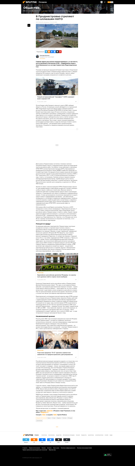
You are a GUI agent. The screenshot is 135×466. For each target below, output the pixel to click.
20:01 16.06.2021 (39, 22)
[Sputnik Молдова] (30, 4)
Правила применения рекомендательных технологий (35, 449)
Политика (40, 273)
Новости (49, 417)
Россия (78, 435)
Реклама (44, 448)
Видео (111, 435)
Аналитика (91, 435)
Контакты (49, 448)
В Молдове (70, 417)
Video (43, 415)
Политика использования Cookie (84, 448)
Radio (55, 415)
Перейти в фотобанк (52, 48)
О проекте (25, 448)
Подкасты (84, 435)
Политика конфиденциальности (68, 448)
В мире (53, 417)
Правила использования (34, 448)
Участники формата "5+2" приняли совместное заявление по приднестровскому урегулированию (55, 353)
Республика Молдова (69, 435)
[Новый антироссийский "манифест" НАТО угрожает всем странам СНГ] (57, 86)
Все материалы (42, 58)
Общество (38, 417)
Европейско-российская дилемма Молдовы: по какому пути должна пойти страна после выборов (56, 276)
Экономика (51, 435)
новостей (49, 411)
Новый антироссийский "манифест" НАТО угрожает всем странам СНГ (55, 98)
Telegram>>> (44, 412)
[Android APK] (107, 454)
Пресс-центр (56, 448)
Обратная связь (52, 449)
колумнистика (39, 420)
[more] (75, 101)
